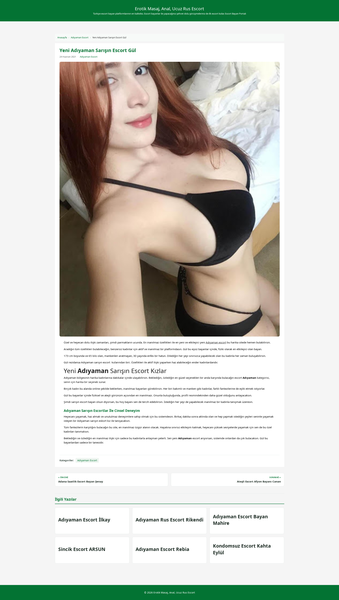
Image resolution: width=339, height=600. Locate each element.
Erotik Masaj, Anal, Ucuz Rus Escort (169, 8)
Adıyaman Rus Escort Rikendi (169, 520)
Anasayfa (62, 37)
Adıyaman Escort (79, 37)
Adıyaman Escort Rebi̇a (162, 549)
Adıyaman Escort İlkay (84, 520)
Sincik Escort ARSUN (81, 549)
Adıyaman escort (216, 342)
